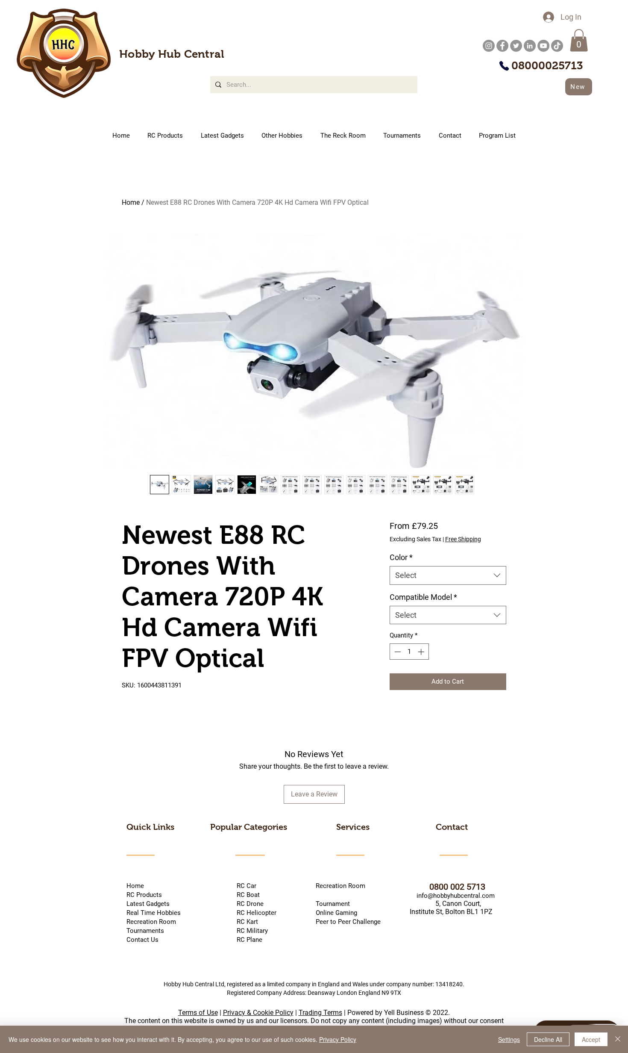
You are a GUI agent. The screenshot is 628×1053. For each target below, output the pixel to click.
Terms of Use (198, 1013)
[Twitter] (516, 46)
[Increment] (422, 652)
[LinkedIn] (530, 46)
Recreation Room (340, 886)
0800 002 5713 (446, 887)
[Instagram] (489, 46)
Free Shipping (463, 539)
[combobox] (448, 575)
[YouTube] (543, 46)
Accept (591, 1039)
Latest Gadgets (148, 904)
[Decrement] (396, 652)
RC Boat (247, 895)
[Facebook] (502, 46)
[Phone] (504, 65)
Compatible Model (423, 597)
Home (131, 202)
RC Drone (249, 904)
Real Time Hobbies (153, 913)
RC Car (260, 886)
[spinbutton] (409, 652)
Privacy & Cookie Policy (258, 1013)
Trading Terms (320, 1013)
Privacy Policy (337, 1039)
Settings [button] (509, 1039)
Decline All (548, 1039)
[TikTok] (557, 46)
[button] (578, 40)
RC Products (144, 895)
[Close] (618, 1039)
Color (401, 557)
